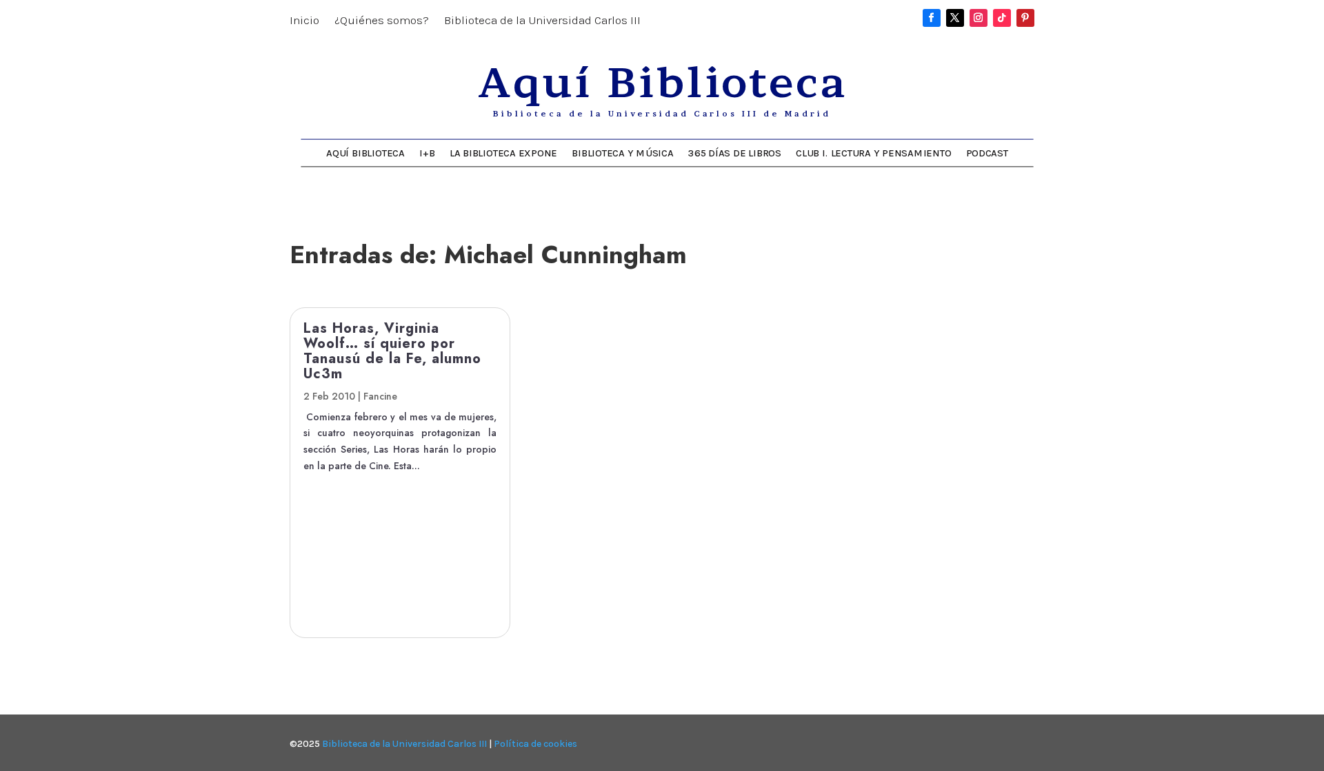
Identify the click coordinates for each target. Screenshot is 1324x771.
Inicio (304, 21)
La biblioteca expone (503, 152)
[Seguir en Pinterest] (1025, 18)
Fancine (380, 396)
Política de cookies (535, 744)
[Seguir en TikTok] (1002, 18)
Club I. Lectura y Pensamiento (873, 152)
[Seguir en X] (955, 18)
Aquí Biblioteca (365, 152)
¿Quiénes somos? (381, 21)
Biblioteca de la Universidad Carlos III (542, 21)
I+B (426, 152)
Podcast (987, 152)
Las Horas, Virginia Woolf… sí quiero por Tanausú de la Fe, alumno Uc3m (392, 351)
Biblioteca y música (622, 152)
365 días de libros (734, 152)
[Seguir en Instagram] (978, 18)
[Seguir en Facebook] (932, 18)
